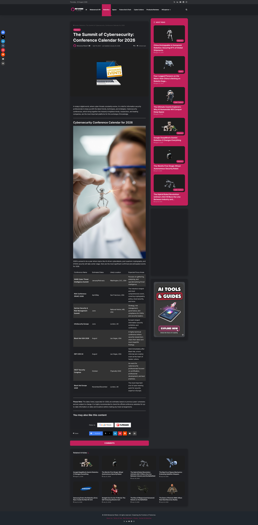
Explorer (166, 9)
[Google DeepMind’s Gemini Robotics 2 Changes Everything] (86, 463)
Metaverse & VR (95, 9)
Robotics (106, 9)
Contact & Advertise (145, 518)
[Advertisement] (169, 242)
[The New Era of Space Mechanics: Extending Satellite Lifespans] (172, 463)
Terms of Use (117, 518)
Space (114, 9)
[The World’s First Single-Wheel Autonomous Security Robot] (115, 463)
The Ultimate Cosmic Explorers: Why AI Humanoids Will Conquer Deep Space (168, 109)
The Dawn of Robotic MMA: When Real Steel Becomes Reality (170, 499)
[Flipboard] (123, 425)
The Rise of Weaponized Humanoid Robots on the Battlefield (142, 499)
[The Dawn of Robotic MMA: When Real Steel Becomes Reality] (172, 488)
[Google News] (105, 425)
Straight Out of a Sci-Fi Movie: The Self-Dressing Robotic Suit (113, 499)
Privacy (135, 518)
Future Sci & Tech (125, 9)
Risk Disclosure (127, 518)
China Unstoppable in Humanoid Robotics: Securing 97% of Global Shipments (168, 47)
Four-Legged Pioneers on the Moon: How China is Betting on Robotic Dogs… (167, 78)
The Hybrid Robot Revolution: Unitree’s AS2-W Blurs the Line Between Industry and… (167, 196)
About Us (109, 518)
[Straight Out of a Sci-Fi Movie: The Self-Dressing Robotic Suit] (115, 488)
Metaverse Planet (82, 46)
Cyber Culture (139, 9)
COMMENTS (109, 443)
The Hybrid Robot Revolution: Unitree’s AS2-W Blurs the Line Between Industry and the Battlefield (143, 474)
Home (76, 25)
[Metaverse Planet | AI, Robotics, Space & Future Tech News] (77, 9)
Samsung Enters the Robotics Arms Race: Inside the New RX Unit (85, 499)
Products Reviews (153, 9)
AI (86, 9)
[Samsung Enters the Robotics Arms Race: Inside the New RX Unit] (86, 488)
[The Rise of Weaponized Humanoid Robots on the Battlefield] (143, 488)
